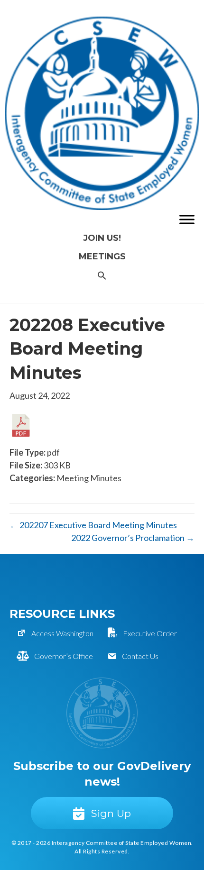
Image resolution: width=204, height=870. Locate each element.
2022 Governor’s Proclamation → (133, 537)
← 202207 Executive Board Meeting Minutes (93, 525)
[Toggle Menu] (187, 219)
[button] (102, 276)
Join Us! (102, 238)
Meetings (102, 256)
